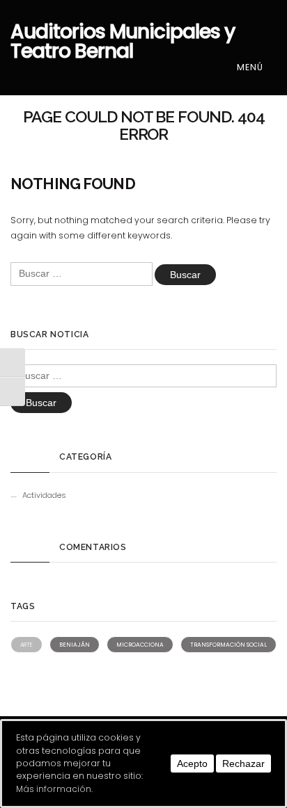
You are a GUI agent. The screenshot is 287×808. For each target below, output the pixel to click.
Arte (26, 644)
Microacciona (140, 644)
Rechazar (243, 763)
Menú (251, 67)
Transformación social (228, 644)
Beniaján (74, 644)
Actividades (44, 495)
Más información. (54, 789)
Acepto (192, 763)
